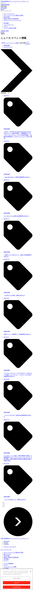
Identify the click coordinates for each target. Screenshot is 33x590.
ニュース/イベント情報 (12, 43)
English (2, 32)
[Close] (30, 571)
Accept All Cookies (16, 587)
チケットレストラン (6, 549)
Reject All (16, 582)
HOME (3, 43)
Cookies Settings (16, 578)
